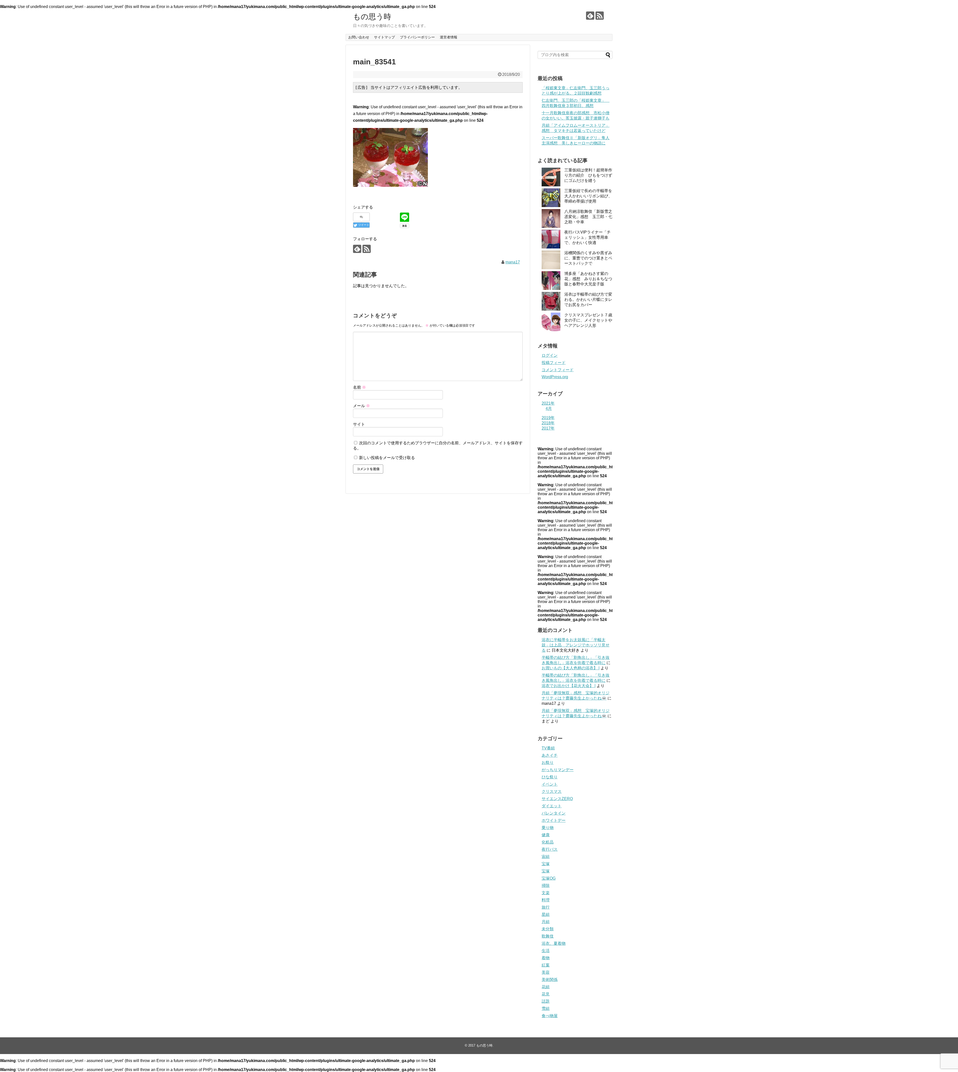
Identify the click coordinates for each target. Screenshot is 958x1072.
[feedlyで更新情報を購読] (590, 15)
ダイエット (552, 806)
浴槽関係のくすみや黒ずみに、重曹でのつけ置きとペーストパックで (588, 258)
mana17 (512, 262)
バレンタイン (554, 813)
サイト (359, 424)
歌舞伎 (548, 936)
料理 (546, 900)
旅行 (546, 907)
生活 (546, 951)
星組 (546, 914)
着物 (546, 958)
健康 (546, 835)
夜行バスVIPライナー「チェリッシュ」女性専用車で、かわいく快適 (587, 237)
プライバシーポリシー (417, 37)
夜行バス (550, 849)
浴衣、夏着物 (554, 943)
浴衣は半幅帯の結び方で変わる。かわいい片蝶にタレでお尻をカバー (588, 299)
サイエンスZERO (557, 799)
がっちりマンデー (558, 770)
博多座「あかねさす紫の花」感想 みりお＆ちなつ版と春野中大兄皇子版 (588, 278)
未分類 (548, 929)
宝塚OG (549, 878)
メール (361, 406)
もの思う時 (372, 16)
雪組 (546, 1008)
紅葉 (546, 965)
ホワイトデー (554, 820)
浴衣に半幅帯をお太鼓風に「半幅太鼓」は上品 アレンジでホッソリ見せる (575, 645)
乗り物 (548, 828)
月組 (546, 922)
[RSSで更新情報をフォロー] (600, 15)
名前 (359, 387)
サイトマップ (384, 37)
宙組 (546, 856)
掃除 (546, 885)
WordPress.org (555, 377)
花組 (546, 987)
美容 (546, 972)
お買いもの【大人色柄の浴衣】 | (570, 668)
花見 (546, 994)
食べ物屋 (550, 1016)
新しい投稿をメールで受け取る (387, 458)
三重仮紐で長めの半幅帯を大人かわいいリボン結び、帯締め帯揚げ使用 (588, 196)
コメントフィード (558, 370)
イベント (550, 784)
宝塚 (546, 864)
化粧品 (548, 842)
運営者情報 (448, 37)
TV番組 (548, 748)
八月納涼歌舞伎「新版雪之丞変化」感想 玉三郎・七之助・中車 (588, 216)
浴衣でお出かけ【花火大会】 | (569, 686)
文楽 (546, 893)
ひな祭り (550, 777)
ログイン (550, 355)
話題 (546, 1001)
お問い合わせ (358, 37)
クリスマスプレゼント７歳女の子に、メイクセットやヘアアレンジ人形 (588, 320)
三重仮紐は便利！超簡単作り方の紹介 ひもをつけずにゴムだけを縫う (588, 175)
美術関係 (550, 979)
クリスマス (552, 791)
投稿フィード (554, 362)
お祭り (548, 762)
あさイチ (550, 755)
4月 (549, 408)
